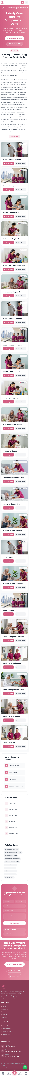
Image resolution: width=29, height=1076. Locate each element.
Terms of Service (19, 1068)
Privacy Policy (9, 1068)
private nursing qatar (10, 868)
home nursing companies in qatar (13, 852)
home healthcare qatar (10, 864)
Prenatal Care (6, 1031)
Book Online (21, 163)
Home (3, 9)
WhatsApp (15, 976)
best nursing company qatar (12, 861)
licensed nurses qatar (10, 874)
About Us (5, 1009)
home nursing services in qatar (12, 858)
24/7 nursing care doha (10, 871)
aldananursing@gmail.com (13, 1051)
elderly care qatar (9, 877)
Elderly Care (6, 1026)
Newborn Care (6, 1028)
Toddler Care (6, 1034)
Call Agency (9, 163)
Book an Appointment (15, 38)
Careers (4, 1015)
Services (5, 1012)
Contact (5, 1017)
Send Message (15, 923)
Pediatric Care (6, 1037)
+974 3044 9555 (15, 43)
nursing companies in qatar (11, 849)
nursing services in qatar (11, 855)
